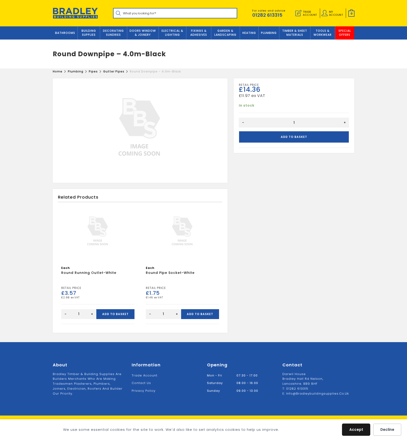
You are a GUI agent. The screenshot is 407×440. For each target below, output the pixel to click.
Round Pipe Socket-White (170, 272)
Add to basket (294, 137)
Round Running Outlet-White (88, 272)
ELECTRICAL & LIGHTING (172, 33)
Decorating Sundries (113, 33)
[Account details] (324, 13)
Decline (387, 429)
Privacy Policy (143, 390)
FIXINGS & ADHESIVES (198, 33)
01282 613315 (267, 15)
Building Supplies (88, 33)
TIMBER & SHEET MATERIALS (294, 33)
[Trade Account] (298, 13)
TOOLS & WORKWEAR (322, 33)
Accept (356, 429)
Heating (249, 33)
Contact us (141, 383)
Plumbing (269, 33)
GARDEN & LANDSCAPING (225, 33)
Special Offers (344, 33)
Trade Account (144, 375)
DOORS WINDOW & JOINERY (143, 33)
